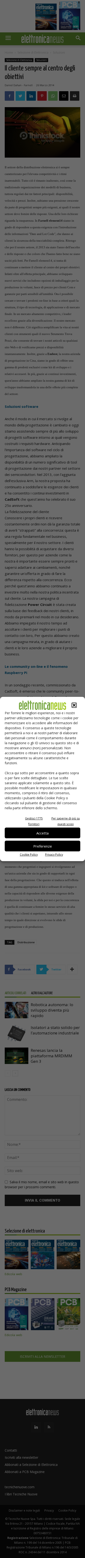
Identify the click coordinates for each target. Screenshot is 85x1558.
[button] (74, 705)
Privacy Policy (54, 855)
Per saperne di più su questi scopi (65, 821)
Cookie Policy (29, 855)
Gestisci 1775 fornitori (34, 821)
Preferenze (42, 846)
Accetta (42, 833)
